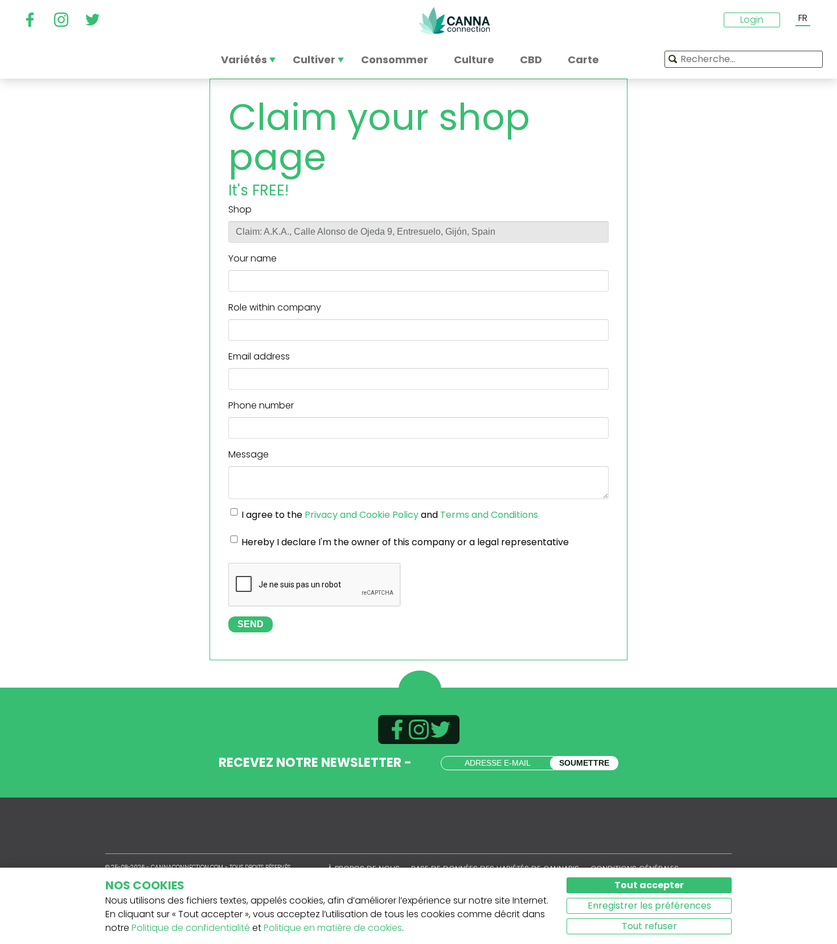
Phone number (261, 405)
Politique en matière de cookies (333, 927)
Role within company (274, 307)
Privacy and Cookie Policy (362, 514)
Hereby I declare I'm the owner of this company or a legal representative (405, 542)
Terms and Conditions (489, 514)
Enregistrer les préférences (649, 905)
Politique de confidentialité (191, 927)
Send (250, 624)
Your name (252, 258)
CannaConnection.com (454, 20)
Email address (259, 356)
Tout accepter (649, 885)
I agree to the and (389, 514)
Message (248, 454)
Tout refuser (649, 926)
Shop (240, 209)
